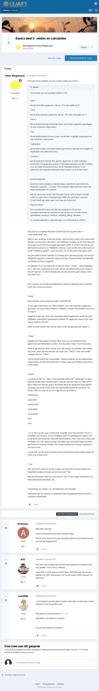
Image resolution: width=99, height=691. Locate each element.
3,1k (24, 582)
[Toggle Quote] (31, 87)
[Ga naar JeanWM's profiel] (23, 605)
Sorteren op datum (86, 514)
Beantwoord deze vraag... (29, 663)
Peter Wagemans (45, 46)
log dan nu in (76, 649)
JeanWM (23, 596)
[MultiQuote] (29, 504)
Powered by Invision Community (49, 687)
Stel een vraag (54, 58)
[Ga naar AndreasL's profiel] (23, 533)
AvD (22, 559)
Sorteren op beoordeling (67, 514)
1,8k (24, 619)
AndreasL (22, 523)
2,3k (16, 98)
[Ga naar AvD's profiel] (23, 568)
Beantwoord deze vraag (81, 58)
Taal (37, 684)
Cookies (60, 684)
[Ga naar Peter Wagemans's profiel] (18, 47)
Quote (36, 504)
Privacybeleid (48, 684)
